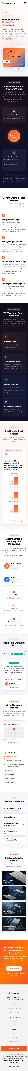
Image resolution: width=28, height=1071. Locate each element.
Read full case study (16, 521)
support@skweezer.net (12, 756)
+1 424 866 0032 (16, 997)
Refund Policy (14, 1062)
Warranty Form (14, 1041)
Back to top (14, 1048)
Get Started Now (14, 968)
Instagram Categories (14, 1009)
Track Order (14, 1037)
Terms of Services (8, 1060)
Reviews (14, 1021)
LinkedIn (16, 568)
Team (14, 1025)
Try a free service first (16, 973)
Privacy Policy (20, 1060)
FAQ (14, 1033)
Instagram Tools (14, 1012)
